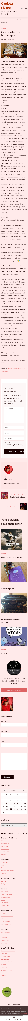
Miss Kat (3, 900)
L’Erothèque (4, 918)
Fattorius (3, 913)
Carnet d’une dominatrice (8, 951)
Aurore (4, 653)
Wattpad (3, 881)
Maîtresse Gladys (5, 956)
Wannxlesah (4, 972)
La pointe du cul (5, 934)
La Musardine (4, 862)
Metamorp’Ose (5, 843)
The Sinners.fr (5, 846)
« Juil (4, 790)
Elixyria (3, 867)
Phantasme (4, 937)
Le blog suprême (5, 921)
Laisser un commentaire (14, 1019)
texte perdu (5, 371)
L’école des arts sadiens (7, 962)
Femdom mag (4, 967)
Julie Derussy (4, 902)
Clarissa (3, 39)
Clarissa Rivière (7, 5)
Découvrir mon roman (14, 690)
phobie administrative (19, 368)
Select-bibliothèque (6, 924)
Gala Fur (3, 975)
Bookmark (3, 873)
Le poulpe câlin (5, 851)
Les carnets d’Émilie (6, 970)
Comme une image (6, 905)
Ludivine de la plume (6, 894)
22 (21, 806)
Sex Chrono (4, 943)
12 (10, 803)
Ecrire (3, 28)
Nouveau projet (7, 588)
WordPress (17, 1013)
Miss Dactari (4, 891)
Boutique (3, 884)
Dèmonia (3, 840)
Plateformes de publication (12, 557)
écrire (10, 368)
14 (17, 803)
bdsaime (3, 964)
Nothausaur (4, 854)
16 (25, 803)
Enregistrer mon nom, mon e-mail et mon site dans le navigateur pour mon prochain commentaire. (14, 444)
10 (3, 803)
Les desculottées (5, 897)
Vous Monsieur (5, 849)
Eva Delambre (5, 940)
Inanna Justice (5, 959)
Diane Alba (4, 953)
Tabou (2, 865)
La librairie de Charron (7, 916)
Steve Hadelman (5, 932)
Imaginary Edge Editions (7, 870)
